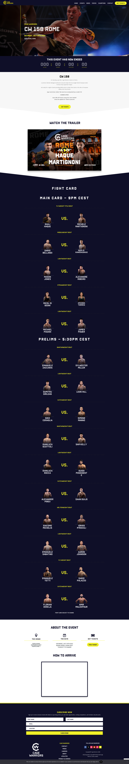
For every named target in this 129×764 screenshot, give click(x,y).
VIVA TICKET (93, 645)
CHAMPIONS (102, 3)
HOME (76, 3)
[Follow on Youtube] (94, 747)
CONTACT (110, 3)
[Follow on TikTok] (97, 747)
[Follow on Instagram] (91, 747)
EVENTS (82, 3)
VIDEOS (94, 3)
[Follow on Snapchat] (100, 747)
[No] (127, 762)
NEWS (88, 3)
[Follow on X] (88, 747)
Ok (101, 761)
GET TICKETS (121, 3)
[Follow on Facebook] (85, 747)
